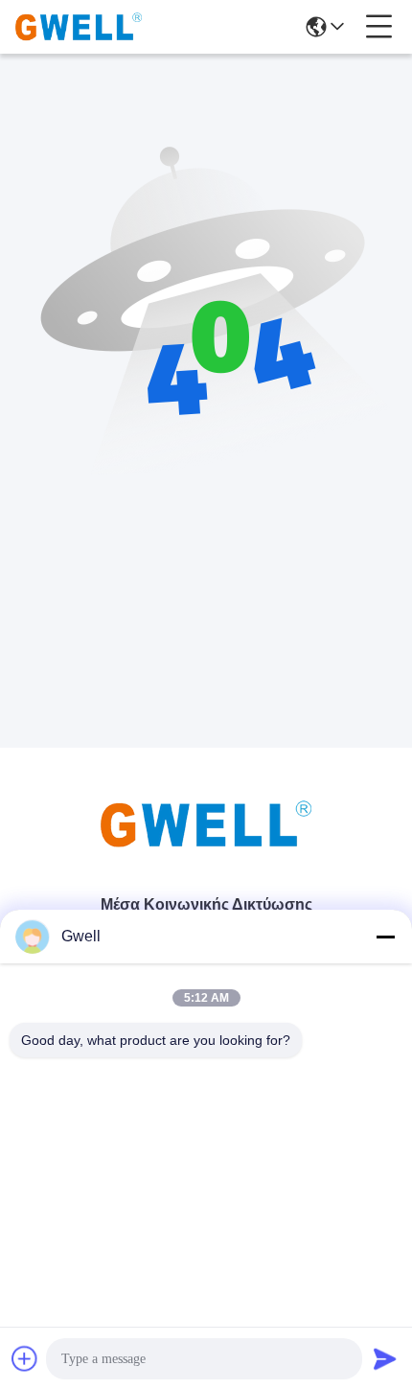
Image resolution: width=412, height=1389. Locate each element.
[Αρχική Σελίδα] (206, 848)
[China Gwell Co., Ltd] (78, 27)
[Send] (385, 1358)
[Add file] (24, 1358)
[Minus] (385, 936)
